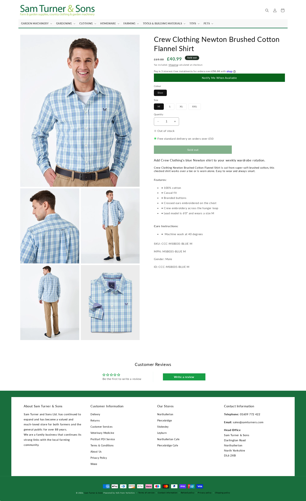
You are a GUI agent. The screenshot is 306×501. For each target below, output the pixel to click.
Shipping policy (222, 492)
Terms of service (146, 492)
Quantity (158, 114)
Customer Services (101, 426)
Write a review (184, 376)
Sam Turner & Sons (93, 493)
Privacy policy (205, 492)
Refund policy (187, 492)
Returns (95, 420)
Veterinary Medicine (102, 432)
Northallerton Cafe (168, 439)
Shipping (173, 64)
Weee (93, 463)
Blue (162, 93)
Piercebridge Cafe (167, 445)
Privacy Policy (98, 457)
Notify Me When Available (219, 77)
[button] (35, 23)
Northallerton (165, 414)
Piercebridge (164, 420)
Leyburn (162, 432)
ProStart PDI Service (102, 439)
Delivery (95, 414)
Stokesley (162, 426)
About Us (96, 451)
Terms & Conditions (102, 445)
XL (183, 107)
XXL (196, 107)
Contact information (167, 492)
